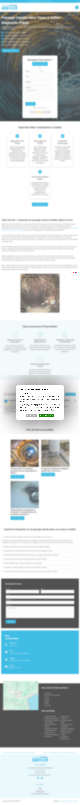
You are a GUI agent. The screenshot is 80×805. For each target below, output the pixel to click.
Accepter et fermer (46, 416)
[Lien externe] (74, 272)
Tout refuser (75, 2)
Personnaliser (31, 416)
